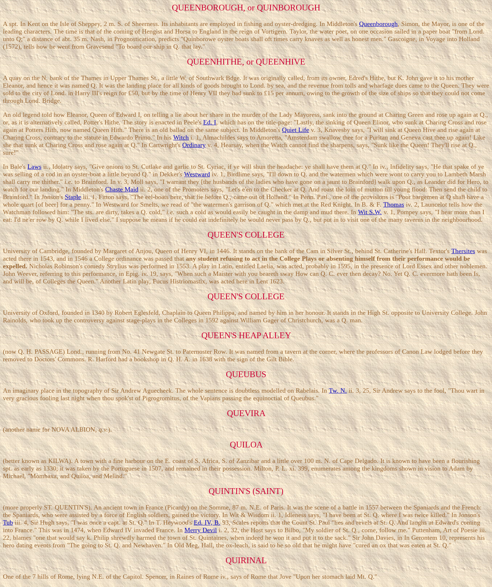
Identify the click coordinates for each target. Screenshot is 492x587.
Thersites (463, 251)
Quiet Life (295, 129)
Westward (197, 174)
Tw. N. (338, 390)
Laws (34, 166)
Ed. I (209, 122)
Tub (8, 522)
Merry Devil (200, 530)
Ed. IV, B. (207, 522)
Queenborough (378, 23)
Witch (181, 137)
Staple (73, 196)
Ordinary (194, 145)
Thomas (393, 204)
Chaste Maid (121, 189)
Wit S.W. (370, 212)
